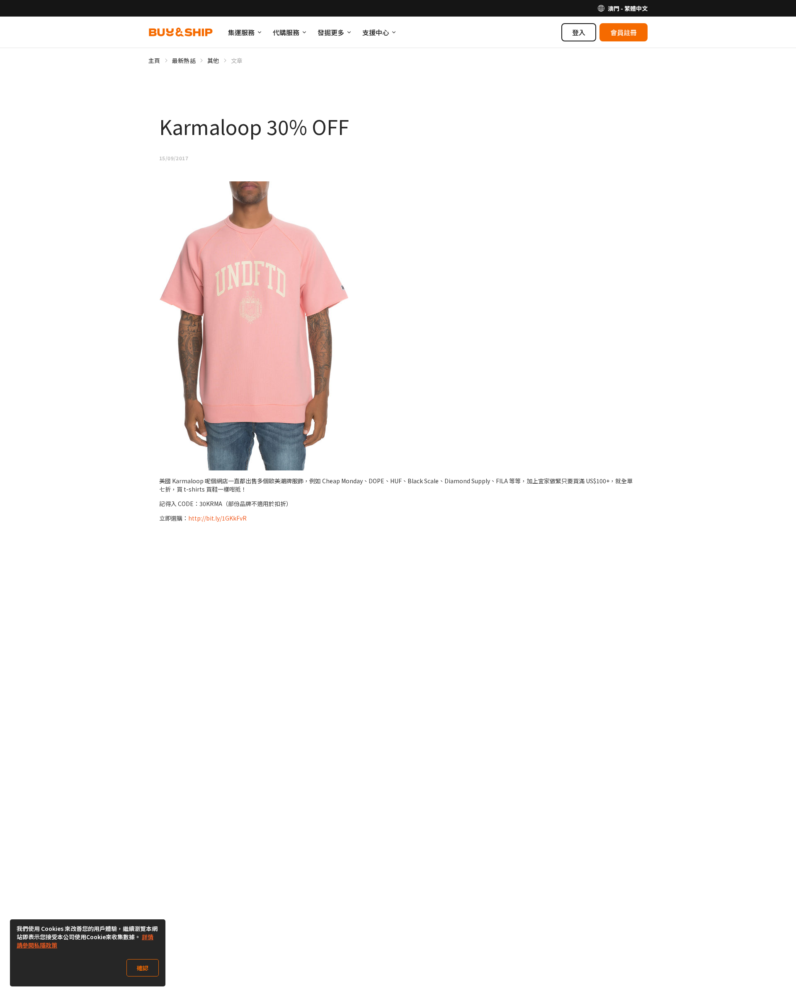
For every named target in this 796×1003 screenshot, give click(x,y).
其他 (213, 60)
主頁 (154, 60)
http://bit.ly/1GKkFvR (217, 518)
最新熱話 (184, 60)
